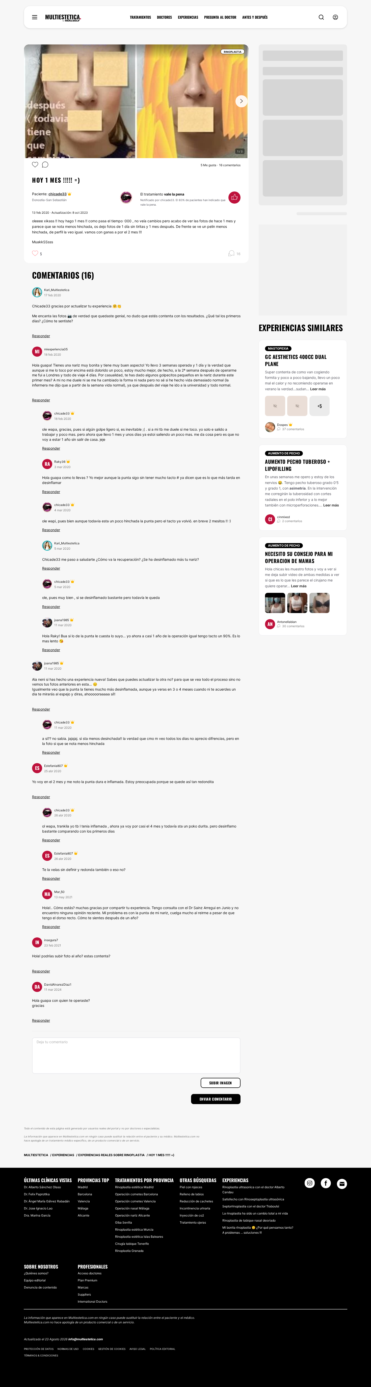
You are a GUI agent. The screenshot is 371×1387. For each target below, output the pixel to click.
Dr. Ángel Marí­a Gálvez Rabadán (47, 1201)
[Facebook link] (326, 1184)
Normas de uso (68, 1348)
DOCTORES (164, 17)
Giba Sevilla (123, 1222)
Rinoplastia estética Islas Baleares (139, 1236)
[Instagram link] (310, 1184)
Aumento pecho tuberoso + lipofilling (297, 465)
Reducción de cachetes (196, 1201)
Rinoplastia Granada (129, 1251)
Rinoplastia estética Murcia (134, 1229)
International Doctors (92, 1301)
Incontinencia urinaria (195, 1208)
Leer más (318, 389)
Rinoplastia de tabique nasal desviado (249, 1220)
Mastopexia (278, 348)
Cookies (88, 1348)
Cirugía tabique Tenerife (132, 1244)
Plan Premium (87, 1280)
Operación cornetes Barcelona (136, 1194)
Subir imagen (220, 1082)
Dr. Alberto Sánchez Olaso (42, 1187)
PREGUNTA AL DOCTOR (220, 17)
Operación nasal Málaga (132, 1208)
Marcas (83, 1287)
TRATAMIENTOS (140, 17)
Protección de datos (39, 1348)
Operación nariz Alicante (132, 1215)
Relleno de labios (192, 1194)
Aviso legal (137, 1348)
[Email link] (342, 1184)
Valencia (84, 1201)
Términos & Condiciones (41, 1355)
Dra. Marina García (37, 1215)
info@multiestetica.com (85, 1339)
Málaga (83, 1208)
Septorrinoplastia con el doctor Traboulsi (250, 1206)
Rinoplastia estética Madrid (134, 1187)
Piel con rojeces (191, 1187)
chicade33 (57, 194)
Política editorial (162, 1348)
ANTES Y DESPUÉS (255, 17)
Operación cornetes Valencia (135, 1201)
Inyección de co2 (192, 1215)
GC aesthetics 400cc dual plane (296, 360)
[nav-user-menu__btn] (335, 17)
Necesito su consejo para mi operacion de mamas (299, 557)
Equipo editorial (35, 1280)
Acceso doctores (89, 1273)
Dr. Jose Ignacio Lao (38, 1208)
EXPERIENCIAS (188, 17)
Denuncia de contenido (40, 1287)
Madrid (83, 1187)
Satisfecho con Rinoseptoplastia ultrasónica (253, 1199)
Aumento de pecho (284, 453)
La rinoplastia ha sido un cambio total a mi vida (255, 1213)
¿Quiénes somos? (36, 1273)
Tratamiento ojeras (193, 1222)
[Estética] (63, 18)
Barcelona (85, 1194)
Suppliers (84, 1294)
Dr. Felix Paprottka (37, 1194)
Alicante (83, 1215)
